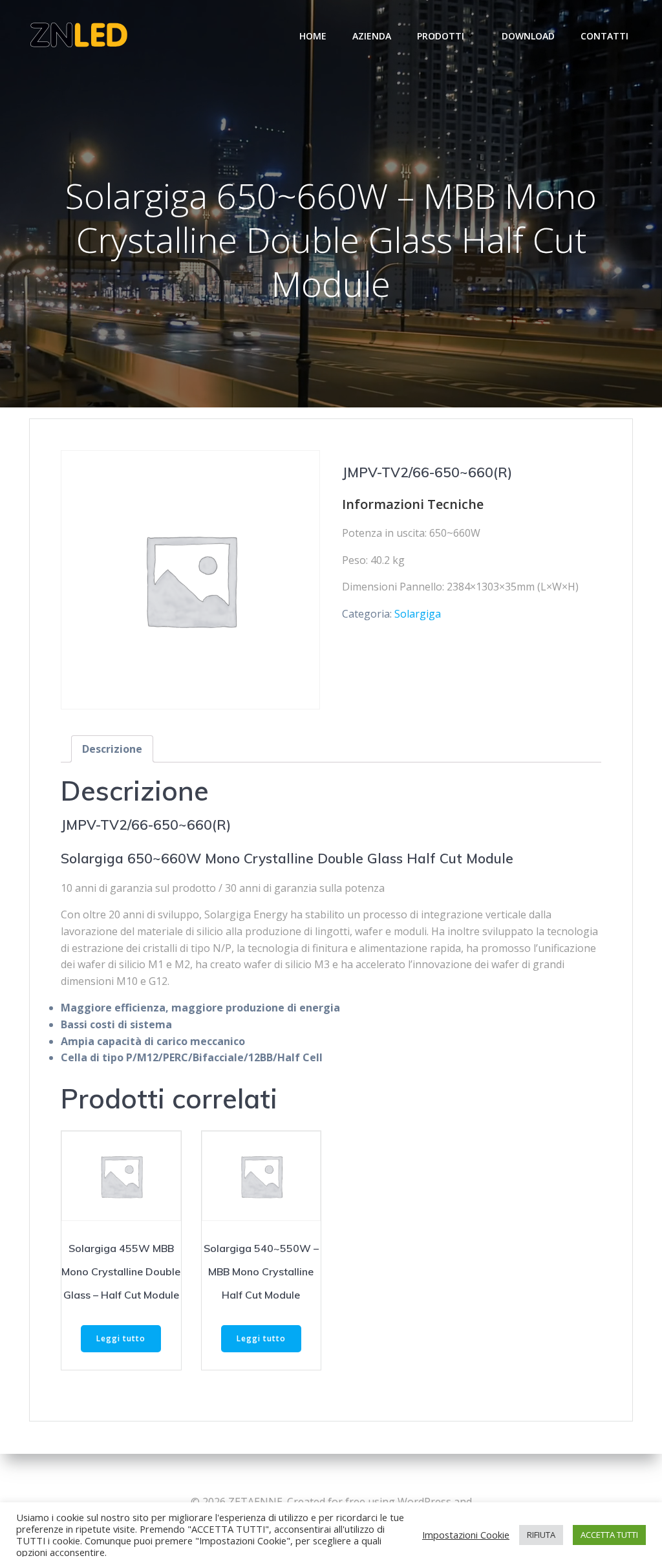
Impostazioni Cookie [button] (465, 1534)
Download (528, 36)
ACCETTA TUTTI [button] (609, 1534)
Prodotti (440, 36)
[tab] (112, 748)
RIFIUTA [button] (541, 1534)
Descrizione (112, 749)
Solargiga (417, 614)
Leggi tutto (120, 1338)
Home (312, 36)
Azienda (371, 36)
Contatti (604, 36)
